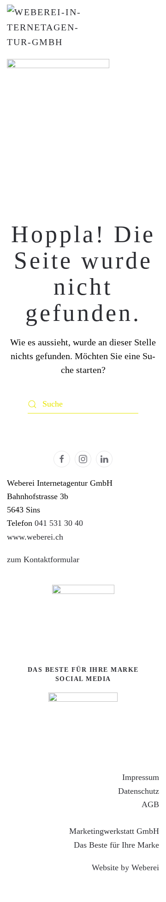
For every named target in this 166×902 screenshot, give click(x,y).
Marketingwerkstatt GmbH (114, 831)
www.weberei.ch (35, 536)
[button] (136, 872)
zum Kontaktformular (43, 559)
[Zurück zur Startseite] (44, 27)
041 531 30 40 (59, 523)
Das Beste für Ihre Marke (116, 845)
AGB (150, 804)
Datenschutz (138, 791)
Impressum (140, 777)
